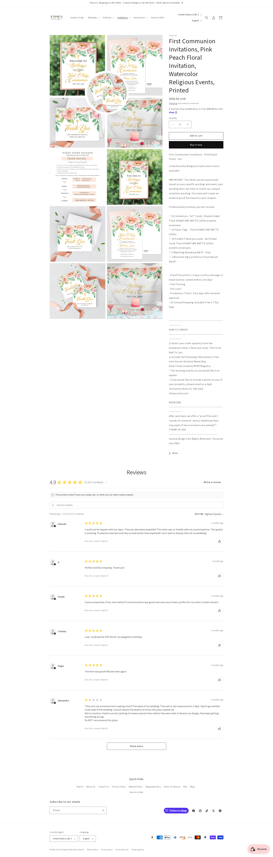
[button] (93, 17)
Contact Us (103, 786)
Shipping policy (138, 849)
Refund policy (92, 849)
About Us (90, 786)
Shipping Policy (153, 786)
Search (79, 786)
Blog (192, 786)
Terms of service (122, 849)
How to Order (136, 792)
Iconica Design (62, 850)
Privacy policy (107, 849)
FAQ (185, 786)
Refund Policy (136, 786)
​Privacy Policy (119, 786)
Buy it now (196, 144)
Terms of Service (172, 786)
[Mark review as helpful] (219, 541)
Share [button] (175, 453)
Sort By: (199, 514)
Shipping (173, 103)
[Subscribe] (102, 810)
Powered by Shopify (76, 850)
